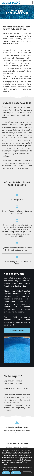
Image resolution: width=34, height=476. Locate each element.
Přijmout (6, 473)
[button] (17, 330)
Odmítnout (16, 473)
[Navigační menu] (30, 2)
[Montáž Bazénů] (10, 2)
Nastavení (27, 473)
